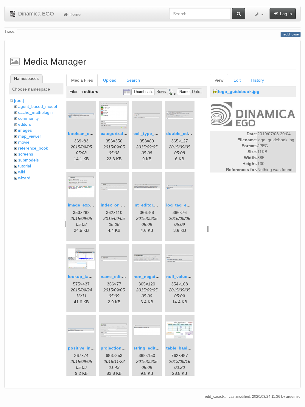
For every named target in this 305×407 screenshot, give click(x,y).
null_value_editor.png (188, 276)
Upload (109, 80)
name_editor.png (118, 276)
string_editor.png (151, 348)
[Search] (238, 13)
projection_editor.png (123, 348)
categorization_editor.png (127, 133)
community (28, 118)
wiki (21, 172)
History (257, 80)
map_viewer (29, 136)
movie (23, 142)
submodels (28, 160)
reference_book (33, 148)
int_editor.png (147, 205)
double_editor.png (185, 133)
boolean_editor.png (88, 133)
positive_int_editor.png (91, 348)
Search (133, 80)
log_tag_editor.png (185, 205)
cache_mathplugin (35, 112)
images (25, 130)
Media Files (82, 80)
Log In (285, 13)
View (218, 80)
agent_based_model (37, 106)
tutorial (24, 166)
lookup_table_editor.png (93, 276)
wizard (24, 177)
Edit (237, 80)
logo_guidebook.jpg (238, 91)
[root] (19, 100)
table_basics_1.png (186, 348)
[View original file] (253, 114)
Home (74, 14)
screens (25, 154)
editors (24, 124)
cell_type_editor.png (154, 133)
